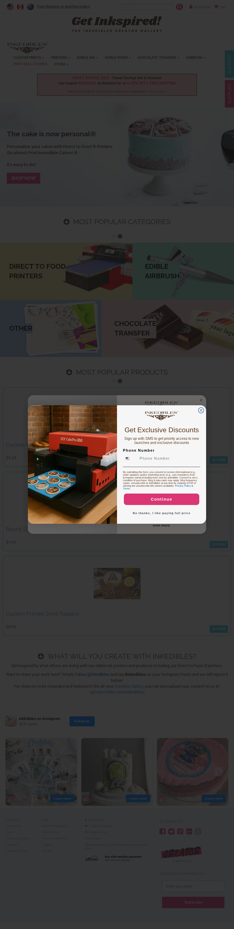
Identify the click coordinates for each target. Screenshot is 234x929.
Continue (161, 499)
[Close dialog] (201, 410)
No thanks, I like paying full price (162, 513)
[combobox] (130, 458)
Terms (126, 488)
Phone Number (139, 450)
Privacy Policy (183, 485)
